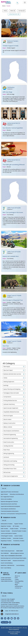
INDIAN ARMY (19, 551)
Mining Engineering (8, 453)
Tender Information (6, 579)
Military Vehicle (7, 427)
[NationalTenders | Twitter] (5, 618)
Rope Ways (6, 450)
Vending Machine (8, 446)
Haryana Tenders (5, 531)
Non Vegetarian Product (7, 496)
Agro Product (4, 494)
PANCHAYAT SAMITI (6, 560)
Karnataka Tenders (18, 538)
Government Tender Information (9, 604)
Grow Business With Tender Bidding (10, 602)
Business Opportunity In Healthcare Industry (12, 606)
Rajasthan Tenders (6, 526)
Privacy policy (14, 634)
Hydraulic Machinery (9, 404)
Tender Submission (6, 577)
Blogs (16, 584)
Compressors (7, 397)
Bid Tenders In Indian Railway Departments (12, 607)
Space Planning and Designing (11, 389)
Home (3, 6)
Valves (5, 378)
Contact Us (18, 588)
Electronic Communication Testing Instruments (13, 513)
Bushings (5, 385)
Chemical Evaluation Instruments (9, 511)
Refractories (6, 472)
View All (4, 488)
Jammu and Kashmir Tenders (9, 533)
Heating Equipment (8, 381)
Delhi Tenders (4, 528)
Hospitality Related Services (11, 412)
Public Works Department (7, 551)
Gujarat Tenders (18, 523)
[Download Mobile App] (10, 622)
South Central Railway (7, 563)
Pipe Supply (6, 366)
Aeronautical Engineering (10, 438)
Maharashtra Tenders (6, 523)
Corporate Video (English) (8, 599)
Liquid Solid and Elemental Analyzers (10, 506)
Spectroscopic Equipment (10, 408)
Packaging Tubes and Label (11, 393)
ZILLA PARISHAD (5, 553)
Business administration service (12, 374)
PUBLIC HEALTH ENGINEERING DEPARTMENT (11, 555)
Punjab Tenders (14, 528)
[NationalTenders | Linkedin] (8, 618)
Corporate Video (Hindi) (7, 601)
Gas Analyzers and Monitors (11, 431)
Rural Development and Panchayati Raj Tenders (13, 558)
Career (17, 579)
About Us (17, 576)
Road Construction (8, 442)
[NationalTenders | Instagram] (18, 618)
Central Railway (20, 565)
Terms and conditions (14, 632)
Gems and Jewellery (6, 499)
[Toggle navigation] (25, 2)
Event (16, 577)
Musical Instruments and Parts (9, 504)
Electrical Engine (8, 415)
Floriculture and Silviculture (17, 494)
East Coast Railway (6, 568)
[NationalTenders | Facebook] (2, 618)
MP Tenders (16, 526)
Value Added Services (6, 581)
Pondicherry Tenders (18, 540)
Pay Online (5, 622)
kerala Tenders (18, 536)
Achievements (19, 586)
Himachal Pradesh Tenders (19, 531)
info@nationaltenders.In (12, 614)
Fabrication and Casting (10, 461)
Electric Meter (7, 419)
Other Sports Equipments (10, 476)
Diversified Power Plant (9, 468)
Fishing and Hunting (8, 465)
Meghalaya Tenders (6, 540)
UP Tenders (23, 528)
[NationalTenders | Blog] (15, 618)
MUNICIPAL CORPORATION (7, 565)
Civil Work (6, 457)
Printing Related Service (10, 400)
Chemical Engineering (9, 434)
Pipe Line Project (8, 370)
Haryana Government (18, 560)
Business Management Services (9, 501)
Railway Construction (9, 423)
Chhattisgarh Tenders (7, 536)
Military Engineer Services (17, 553)
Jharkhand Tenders (6, 538)
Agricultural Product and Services (9, 492)
